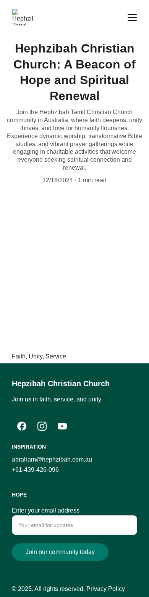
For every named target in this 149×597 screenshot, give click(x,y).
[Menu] (132, 17)
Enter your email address (45, 510)
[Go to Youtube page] (62, 426)
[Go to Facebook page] (21, 426)
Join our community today (60, 552)
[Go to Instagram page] (42, 426)
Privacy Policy (105, 589)
